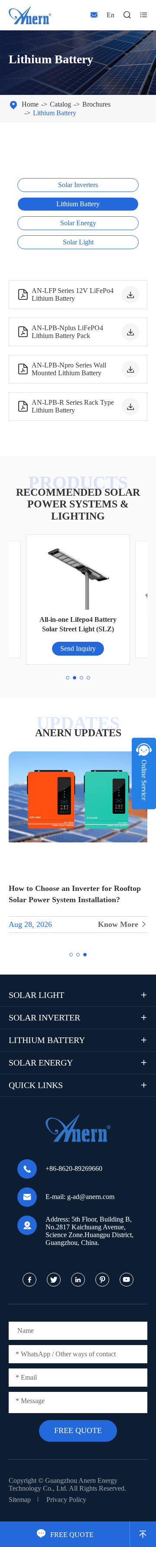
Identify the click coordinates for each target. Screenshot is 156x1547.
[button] (67, 677)
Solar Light (78, 242)
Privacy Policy (66, 1499)
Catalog (60, 104)
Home (30, 104)
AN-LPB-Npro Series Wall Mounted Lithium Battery (61, 369)
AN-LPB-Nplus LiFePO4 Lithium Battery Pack (60, 331)
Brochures (96, 104)
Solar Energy (78, 223)
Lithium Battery (54, 113)
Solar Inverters (78, 184)
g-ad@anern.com (90, 1196)
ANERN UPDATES (78, 732)
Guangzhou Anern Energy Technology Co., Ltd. (63, 1484)
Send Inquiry (78, 648)
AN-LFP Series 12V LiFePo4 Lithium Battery (65, 294)
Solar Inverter (44, 1017)
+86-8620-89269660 (74, 1168)
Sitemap (20, 1499)
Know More (122, 924)
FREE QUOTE (65, 1534)
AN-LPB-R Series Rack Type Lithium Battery (65, 406)
